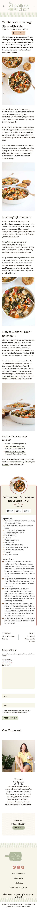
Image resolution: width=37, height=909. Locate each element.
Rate (28, 511)
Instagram (27, 462)
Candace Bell (7, 29)
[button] (15, 504)
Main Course (18, 883)
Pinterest (5, 464)
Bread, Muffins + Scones (18, 888)
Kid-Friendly (18, 878)
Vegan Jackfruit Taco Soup (15, 446)
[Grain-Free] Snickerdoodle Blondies (30, 637)
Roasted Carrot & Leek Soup (15, 451)
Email (5, 705)
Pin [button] (19, 511)
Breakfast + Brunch (18, 874)
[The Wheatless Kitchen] (18, 6)
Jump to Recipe (19, 33)
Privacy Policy (30, 904)
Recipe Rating (7, 660)
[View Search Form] (3, 6)
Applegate (9, 268)
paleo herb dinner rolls (10, 376)
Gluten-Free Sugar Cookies (8, 636)
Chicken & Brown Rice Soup (15, 449)
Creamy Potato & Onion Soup (15, 454)
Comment (6, 665)
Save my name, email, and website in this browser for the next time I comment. (17, 711)
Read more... (27, 804)
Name (5, 696)
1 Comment (25, 29)
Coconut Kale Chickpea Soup (15, 444)
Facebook (19, 462)
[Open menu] (33, 6)
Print (11, 511)
